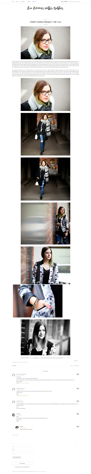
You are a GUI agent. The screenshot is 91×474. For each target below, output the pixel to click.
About (17, 1)
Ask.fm (22, 362)
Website (13, 453)
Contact (34, 1)
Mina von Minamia (21, 374)
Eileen (21, 426)
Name (13, 446)
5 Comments (14, 365)
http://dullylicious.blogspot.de (22, 395)
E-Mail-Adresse (13, 450)
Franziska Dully (20, 388)
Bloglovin (26, 362)
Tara (40, 357)
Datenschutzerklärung (43, 471)
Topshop (31, 357)
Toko (78, 360)
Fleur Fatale (19, 401)
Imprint (29, 1)
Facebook (14, 362)
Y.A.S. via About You (67, 357)
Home (13, 1)
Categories (22, 1)
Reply (78, 374)
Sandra (18, 413)
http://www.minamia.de (24, 382)
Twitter (18, 362)
